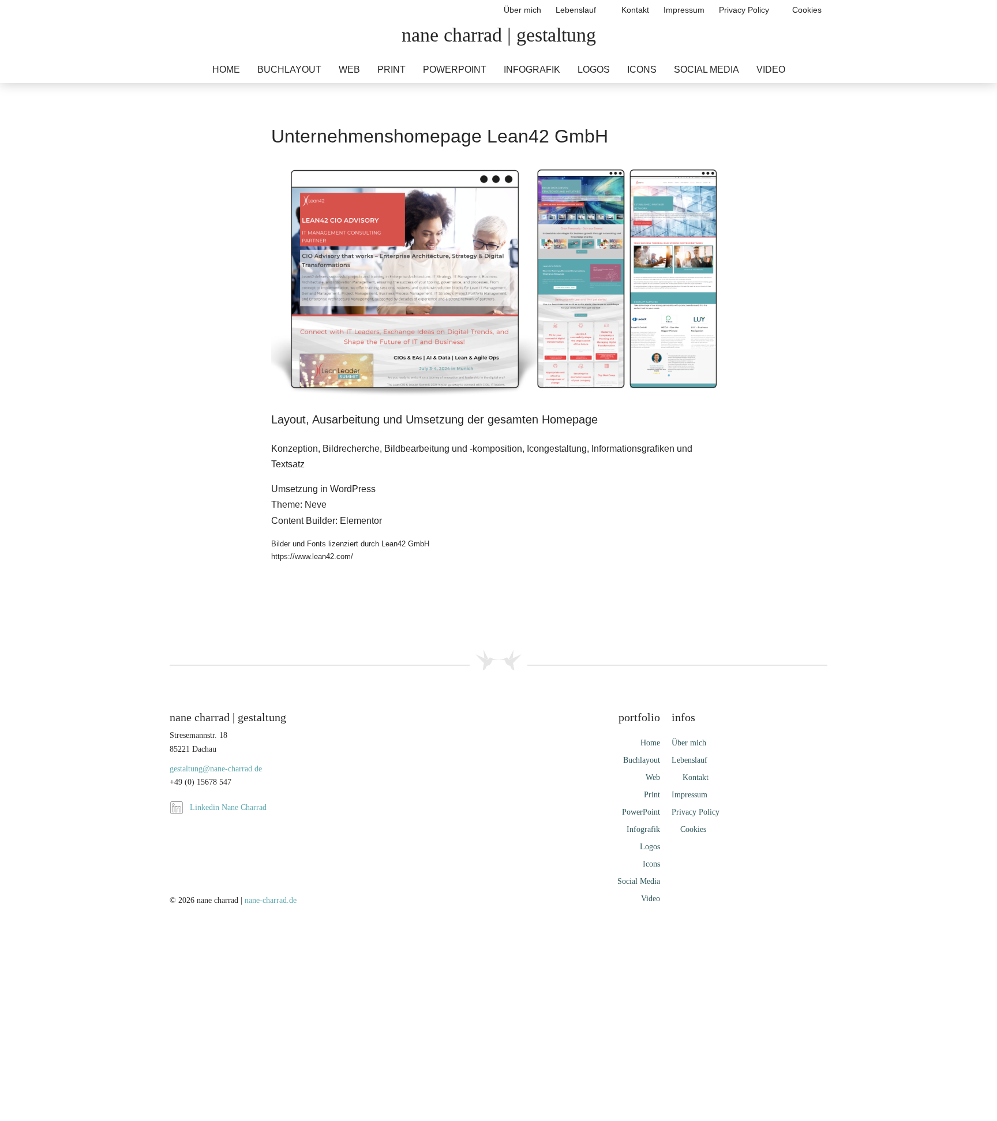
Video (770, 69)
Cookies (806, 10)
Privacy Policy (744, 10)
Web (349, 69)
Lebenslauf (576, 10)
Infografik (532, 69)
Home (226, 69)
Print (391, 69)
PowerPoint (454, 69)
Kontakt (633, 10)
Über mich (522, 10)
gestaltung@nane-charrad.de (216, 768)
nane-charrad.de (271, 900)
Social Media (706, 69)
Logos (594, 69)
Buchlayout (289, 69)
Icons (642, 69)
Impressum (684, 10)
